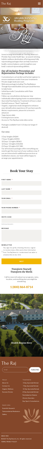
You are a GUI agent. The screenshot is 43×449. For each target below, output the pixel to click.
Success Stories (7, 392)
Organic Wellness (7, 389)
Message (5, 228)
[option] (21, 325)
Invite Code (7, 217)
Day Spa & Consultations (30, 401)
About (4, 380)
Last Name (7, 189)
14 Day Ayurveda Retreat (31, 389)
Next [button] (40, 28)
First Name (7, 180)
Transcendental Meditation (11, 411)
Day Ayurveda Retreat (31, 392)
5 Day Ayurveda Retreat (31, 383)
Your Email (7, 198)
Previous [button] (2, 28)
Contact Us (6, 386)
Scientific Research (8, 408)
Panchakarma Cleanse (29, 395)
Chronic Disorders (28, 398)
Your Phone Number (11, 208)
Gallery (4, 414)
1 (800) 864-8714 (21, 287)
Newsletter (7, 245)
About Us (5, 383)
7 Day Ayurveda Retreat (30, 386)
